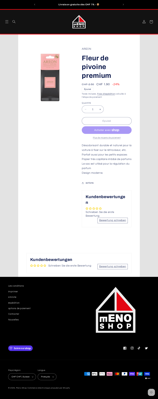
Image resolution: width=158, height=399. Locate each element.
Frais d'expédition (106, 94)
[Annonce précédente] (34, 4)
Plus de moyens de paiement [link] (107, 138)
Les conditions (16, 286)
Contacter (13, 314)
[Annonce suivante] (123, 4)
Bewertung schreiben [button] (112, 220)
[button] (6, 21)
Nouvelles (13, 320)
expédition (14, 303)
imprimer (13, 291)
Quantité (86, 103)
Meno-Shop (21, 388)
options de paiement (19, 308)
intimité (12, 297)
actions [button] (90, 183)
